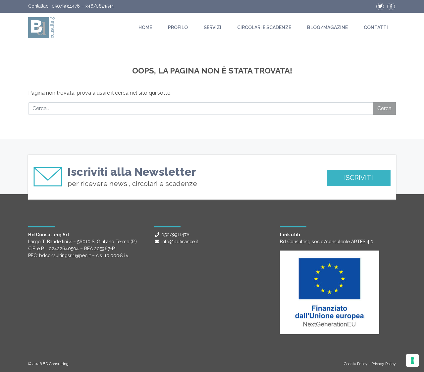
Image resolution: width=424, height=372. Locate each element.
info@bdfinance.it (179, 241)
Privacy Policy (383, 363)
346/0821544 (99, 6)
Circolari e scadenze (264, 27)
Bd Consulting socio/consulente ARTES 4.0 (326, 241)
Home (145, 27)
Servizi (212, 27)
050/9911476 (66, 6)
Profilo (178, 27)
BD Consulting (56, 363)
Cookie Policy (356, 363)
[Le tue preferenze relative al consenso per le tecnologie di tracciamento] (412, 360)
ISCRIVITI (358, 178)
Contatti (376, 27)
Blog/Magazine (327, 27)
